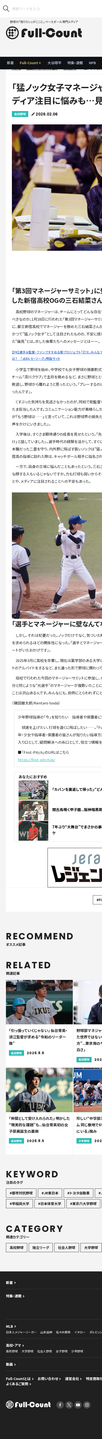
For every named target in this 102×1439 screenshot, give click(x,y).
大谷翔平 (54, 62)
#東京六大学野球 (83, 1203)
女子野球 (62, 1351)
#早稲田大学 (19, 1203)
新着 (10, 62)
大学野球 (91, 1247)
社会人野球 (66, 1247)
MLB (9, 1326)
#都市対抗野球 (21, 1192)
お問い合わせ (48, 1378)
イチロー (80, 1332)
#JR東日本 (50, 1192)
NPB (92, 62)
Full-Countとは (18, 1378)
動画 (9, 1364)
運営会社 (72, 1378)
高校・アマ (13, 1345)
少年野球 (77, 1351)
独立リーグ (40, 1247)
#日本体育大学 (49, 1203)
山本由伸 (46, 1332)
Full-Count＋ (31, 62)
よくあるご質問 (17, 1383)
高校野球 (20, 114)
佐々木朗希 (63, 1332)
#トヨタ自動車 (78, 1192)
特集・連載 (75, 62)
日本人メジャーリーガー (21, 1332)
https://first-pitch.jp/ (36, 759)
